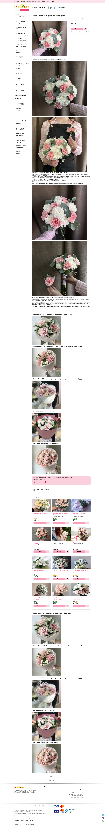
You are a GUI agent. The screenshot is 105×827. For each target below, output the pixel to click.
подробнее (36, 518)
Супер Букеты (56, 788)
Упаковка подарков (57, 794)
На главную (16, 1)
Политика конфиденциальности (27, 820)
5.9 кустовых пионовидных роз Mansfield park (46, 443)
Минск (17, 9)
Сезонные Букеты (57, 792)
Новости (34, 1)
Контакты (29, 1)
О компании (23, 1)
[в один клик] (85, 29)
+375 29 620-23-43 (39, 7)
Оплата (38, 1)
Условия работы (17, 820)
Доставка (43, 1)
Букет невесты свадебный (46, 497)
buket (49, 1)
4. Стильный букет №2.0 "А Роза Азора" (44, 411)
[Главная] (19, 788)
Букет (53, 1)
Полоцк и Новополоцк (24, 9)
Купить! (78, 28)
